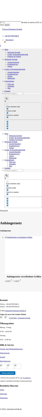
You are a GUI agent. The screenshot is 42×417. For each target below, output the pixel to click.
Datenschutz (4, 398)
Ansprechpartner (15, 144)
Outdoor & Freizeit (15, 140)
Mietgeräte (12, 158)
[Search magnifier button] (6, 98)
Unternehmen (9, 160)
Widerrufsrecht (4, 353)
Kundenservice (14, 146)
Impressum (3, 394)
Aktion (11, 148)
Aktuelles (12, 164)
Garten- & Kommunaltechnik (19, 138)
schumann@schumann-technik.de (15, 311)
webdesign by (6, 414)
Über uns (12, 162)
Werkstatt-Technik (15, 136)
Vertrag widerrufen (8, 373)
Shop (6, 134)
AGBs (2, 390)
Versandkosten (27, 378)
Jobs (10, 166)
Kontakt (7, 168)
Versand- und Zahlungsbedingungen (11, 349)
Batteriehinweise (5, 361)
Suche (7, 25)
